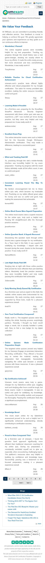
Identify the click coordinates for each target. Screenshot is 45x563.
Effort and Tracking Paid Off (16, 157)
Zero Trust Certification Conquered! (19, 314)
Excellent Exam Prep (13, 134)
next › (21, 483)
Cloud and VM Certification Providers (20, 556)
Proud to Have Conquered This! (18, 435)
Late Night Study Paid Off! (15, 263)
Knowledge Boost (12, 412)
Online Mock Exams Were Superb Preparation (23, 211)
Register (39, 3)
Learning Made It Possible (15, 106)
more (39, 523)
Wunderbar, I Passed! (13, 46)
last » (29, 483)
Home (4, 18)
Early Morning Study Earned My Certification (23, 288)
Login (29, 3)
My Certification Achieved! (16, 379)
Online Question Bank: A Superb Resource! (22, 234)
